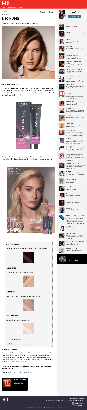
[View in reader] (62, 18)
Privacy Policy (54, 400)
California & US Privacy (62, 400)
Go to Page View (75, 16)
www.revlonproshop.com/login (18, 372)
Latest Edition (12, 7)
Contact (48, 400)
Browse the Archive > (74, 260)
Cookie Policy (81, 400)
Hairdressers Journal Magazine (77, 398)
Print (43, 12)
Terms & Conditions (72, 400)
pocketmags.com (78, 405)
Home (3, 7)
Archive (21, 7)
